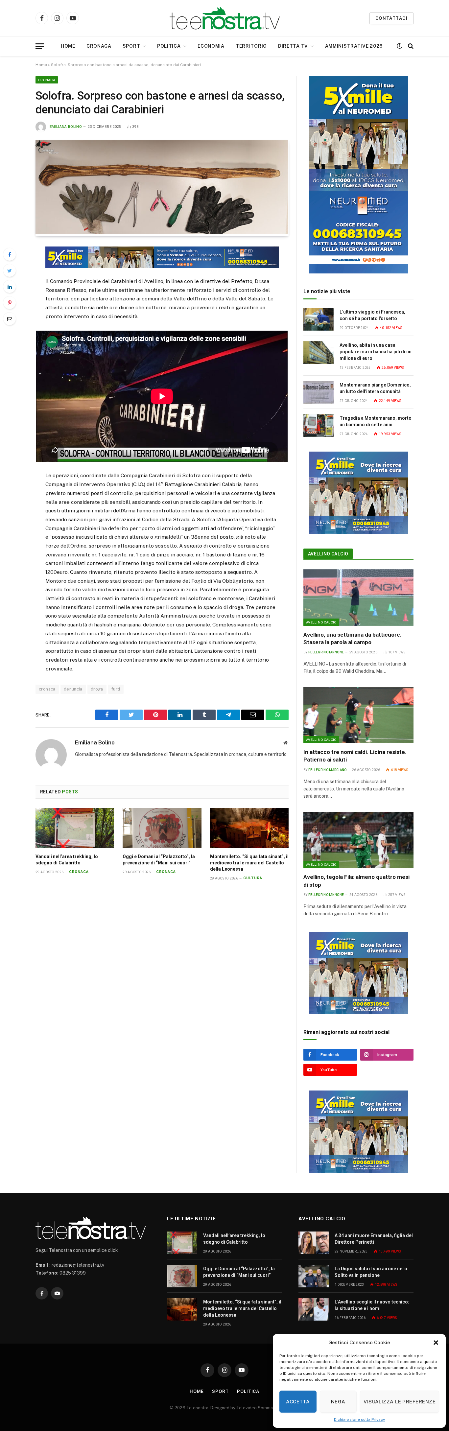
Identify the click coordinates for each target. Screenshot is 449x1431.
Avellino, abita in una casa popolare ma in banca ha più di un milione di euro (376, 351)
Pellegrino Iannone (326, 652)
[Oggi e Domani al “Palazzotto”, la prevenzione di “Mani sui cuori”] (162, 828)
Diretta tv (293, 46)
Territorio (251, 46)
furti (115, 689)
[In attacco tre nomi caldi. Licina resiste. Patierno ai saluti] (358, 715)
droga (97, 689)
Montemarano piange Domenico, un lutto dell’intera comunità (375, 388)
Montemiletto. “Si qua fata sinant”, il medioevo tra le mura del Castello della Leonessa (249, 863)
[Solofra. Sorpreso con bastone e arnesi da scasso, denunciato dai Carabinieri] (161, 232)
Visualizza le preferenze (400, 1401)
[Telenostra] (225, 18)
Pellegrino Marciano (327, 770)
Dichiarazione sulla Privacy (359, 1419)
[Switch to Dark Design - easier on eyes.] (399, 46)
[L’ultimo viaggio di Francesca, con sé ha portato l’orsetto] (318, 319)
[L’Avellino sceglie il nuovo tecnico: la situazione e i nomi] (313, 1309)
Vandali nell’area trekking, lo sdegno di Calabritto (66, 859)
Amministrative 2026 (354, 46)
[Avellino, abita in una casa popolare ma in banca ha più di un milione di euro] (318, 352)
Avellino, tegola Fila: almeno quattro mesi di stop (356, 881)
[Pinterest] (9, 302)
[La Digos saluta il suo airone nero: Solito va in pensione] (313, 1276)
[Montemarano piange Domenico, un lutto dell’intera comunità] (318, 392)
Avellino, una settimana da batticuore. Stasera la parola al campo (352, 638)
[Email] (9, 319)
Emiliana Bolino (66, 127)
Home (68, 46)
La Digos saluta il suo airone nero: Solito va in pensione (372, 1272)
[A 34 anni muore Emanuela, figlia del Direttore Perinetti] (313, 1243)
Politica (169, 46)
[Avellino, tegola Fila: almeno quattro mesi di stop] (358, 840)
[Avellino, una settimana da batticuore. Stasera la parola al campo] (358, 597)
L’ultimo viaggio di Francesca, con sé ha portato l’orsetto (372, 315)
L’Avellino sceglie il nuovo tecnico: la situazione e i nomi (372, 1305)
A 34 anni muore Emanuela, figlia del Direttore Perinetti (374, 1239)
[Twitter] (9, 270)
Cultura (252, 878)
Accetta (298, 1401)
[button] (436, 1342)
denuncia (73, 689)
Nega (338, 1401)
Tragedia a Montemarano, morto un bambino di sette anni (376, 421)
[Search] (410, 46)
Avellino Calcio (328, 553)
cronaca (47, 689)
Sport (131, 46)
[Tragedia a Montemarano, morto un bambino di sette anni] (318, 425)
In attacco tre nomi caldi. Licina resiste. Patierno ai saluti (355, 756)
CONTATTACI (391, 18)
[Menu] (39, 46)
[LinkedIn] (9, 286)
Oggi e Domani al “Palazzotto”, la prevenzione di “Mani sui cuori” (159, 859)
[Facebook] (9, 254)
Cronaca (98, 46)
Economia (211, 46)
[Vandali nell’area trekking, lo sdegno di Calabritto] (74, 828)
